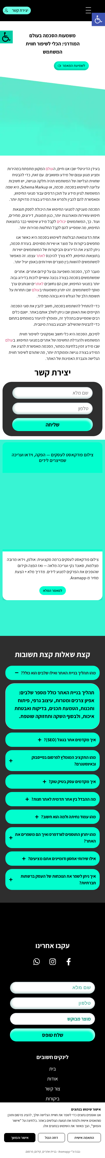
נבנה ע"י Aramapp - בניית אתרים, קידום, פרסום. (52, 1151)
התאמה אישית (84, 1137)
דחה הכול (51, 1137)
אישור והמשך (20, 1137)
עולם (49, 168)
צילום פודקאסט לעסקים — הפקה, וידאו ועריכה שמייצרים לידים (53, 457)
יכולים (61, 221)
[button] (98, 19)
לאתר (40, 255)
